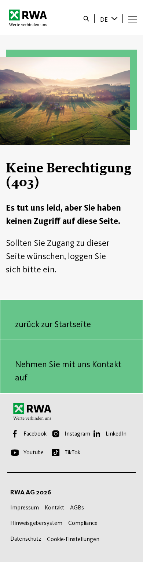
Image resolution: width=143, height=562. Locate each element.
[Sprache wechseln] (115, 18)
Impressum (24, 507)
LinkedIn (116, 433)
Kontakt (54, 507)
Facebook (35, 433)
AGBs (77, 507)
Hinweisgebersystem (36, 522)
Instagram (77, 433)
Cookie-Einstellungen (73, 539)
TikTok (72, 452)
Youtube (33, 452)
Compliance (83, 522)
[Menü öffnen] (133, 19)
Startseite (30, 18)
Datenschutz (25, 538)
